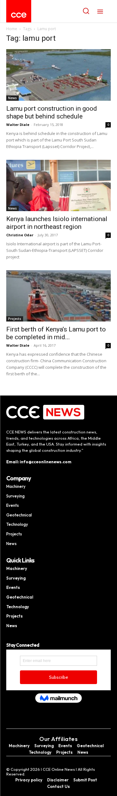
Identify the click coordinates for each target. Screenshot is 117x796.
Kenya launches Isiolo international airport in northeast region (56, 222)
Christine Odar (19, 235)
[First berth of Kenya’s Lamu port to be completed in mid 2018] (58, 296)
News (12, 98)
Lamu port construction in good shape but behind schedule (51, 112)
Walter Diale (17, 124)
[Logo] (19, 15)
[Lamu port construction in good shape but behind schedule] (58, 74)
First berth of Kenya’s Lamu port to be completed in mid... (56, 333)
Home (11, 28)
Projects (14, 319)
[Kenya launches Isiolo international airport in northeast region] (58, 185)
